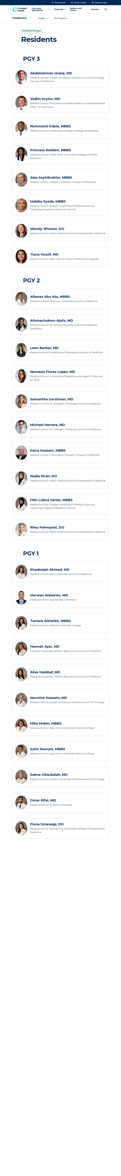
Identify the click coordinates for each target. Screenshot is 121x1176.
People (41, 18)
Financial (58, 9)
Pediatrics (19, 18)
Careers (95, 9)
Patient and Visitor (76, 9)
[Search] (106, 9)
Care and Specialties (37, 9)
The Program (60, 18)
